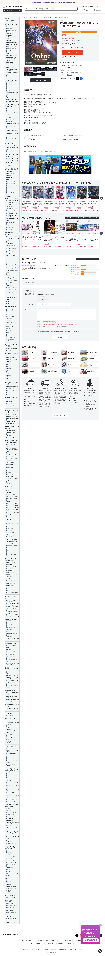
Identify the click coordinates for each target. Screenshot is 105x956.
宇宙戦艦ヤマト (10, 330)
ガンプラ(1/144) (11, 181)
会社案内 (25, 949)
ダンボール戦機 (10, 316)
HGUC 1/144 (10, 28)
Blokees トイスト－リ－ (13, 366)
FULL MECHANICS (11, 87)
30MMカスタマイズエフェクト (12, 224)
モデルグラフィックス (12, 888)
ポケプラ (9, 301)
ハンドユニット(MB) (12, 498)
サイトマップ (78, 949)
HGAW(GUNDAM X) (11, 50)
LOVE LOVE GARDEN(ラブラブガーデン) (12, 736)
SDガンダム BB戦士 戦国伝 (13, 124)
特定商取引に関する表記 (50, 949)
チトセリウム (10, 403)
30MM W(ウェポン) (11, 222)
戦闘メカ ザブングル (12, 562)
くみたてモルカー (11, 392)
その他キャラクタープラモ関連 (12, 891)
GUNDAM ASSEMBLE (12, 348)
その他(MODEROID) (11, 394)
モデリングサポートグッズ (12, 533)
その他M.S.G (10, 516)
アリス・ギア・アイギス (12, 458)
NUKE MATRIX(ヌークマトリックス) (12, 542)
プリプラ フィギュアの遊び (13, 786)
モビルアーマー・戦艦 (12, 185)
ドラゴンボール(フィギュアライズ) (13, 281)
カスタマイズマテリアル (12, 229)
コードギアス (10, 324)
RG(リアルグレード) (11, 30)
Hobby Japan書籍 (11, 886)
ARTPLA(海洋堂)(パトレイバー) (12, 677)
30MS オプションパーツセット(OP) (12, 245)
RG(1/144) (9, 177)
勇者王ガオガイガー (11, 566)
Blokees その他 (11, 378)
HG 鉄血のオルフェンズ (12, 42)
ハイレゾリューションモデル (12, 96)
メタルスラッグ (10, 851)
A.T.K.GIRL (9, 547)
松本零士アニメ (10, 869)
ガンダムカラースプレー (12, 905)
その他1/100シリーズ (12, 99)
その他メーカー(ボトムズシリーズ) (13, 663)
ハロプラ (9, 332)
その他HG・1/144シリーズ (12, 73)
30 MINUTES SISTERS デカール (13, 255)
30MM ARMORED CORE (12, 200)
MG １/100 (9, 83)
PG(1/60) (9, 175)
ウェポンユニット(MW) (12, 503)
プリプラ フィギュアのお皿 (13, 796)
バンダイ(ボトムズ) (11, 645)
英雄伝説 (69, 75)
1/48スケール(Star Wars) (13, 757)
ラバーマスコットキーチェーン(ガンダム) (12, 336)
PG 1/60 (9, 109)
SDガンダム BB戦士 (11, 121)
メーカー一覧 (10, 920)
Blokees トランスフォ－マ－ (13, 372)
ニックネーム (29, 304)
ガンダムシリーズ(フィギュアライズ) (13, 264)
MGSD (8, 137)
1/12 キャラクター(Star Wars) (12, 750)
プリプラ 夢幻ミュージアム (13, 793)
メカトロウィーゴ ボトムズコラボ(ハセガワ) (13, 655)
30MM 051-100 (10, 204)
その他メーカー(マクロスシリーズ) (13, 639)
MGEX (8, 89)
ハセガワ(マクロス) (11, 626)
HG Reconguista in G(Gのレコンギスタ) (12, 57)
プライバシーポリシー (36, 949)
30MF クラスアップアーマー (12, 210)
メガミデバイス (10, 456)
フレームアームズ (11, 521)
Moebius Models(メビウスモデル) (13, 822)
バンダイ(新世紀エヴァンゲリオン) (13, 600)
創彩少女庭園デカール (12, 477)
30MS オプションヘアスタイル (12, 249)
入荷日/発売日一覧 (11, 918)
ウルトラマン (10, 810)
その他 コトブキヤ (11, 536)
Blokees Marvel (11, 357)
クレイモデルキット (11, 309)
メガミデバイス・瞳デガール (12, 479)
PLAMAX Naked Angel (12, 418)
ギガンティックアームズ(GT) (12, 509)
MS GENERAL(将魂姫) (12, 545)
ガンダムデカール (11, 191)
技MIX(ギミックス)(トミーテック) (12, 635)
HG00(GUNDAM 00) (11, 48)
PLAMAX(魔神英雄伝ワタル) (13, 696)
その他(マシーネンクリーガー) (13, 741)
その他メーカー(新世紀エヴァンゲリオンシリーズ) (13, 615)
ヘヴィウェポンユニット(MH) (12, 500)
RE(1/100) (9, 179)
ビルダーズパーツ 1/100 (12, 160)
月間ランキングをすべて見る (90, 217)
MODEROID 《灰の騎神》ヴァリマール (36, 122)
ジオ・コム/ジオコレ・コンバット (13, 837)
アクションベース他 (11, 187)
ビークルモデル (10, 748)
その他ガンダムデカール (12, 156)
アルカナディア (10, 471)
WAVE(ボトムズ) (11, 647)
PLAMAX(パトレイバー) (12, 675)
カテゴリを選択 (8, 11)
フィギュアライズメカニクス (12, 293)
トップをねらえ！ (11, 568)
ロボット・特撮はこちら (12, 897)
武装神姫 (9, 460)
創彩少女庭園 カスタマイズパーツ (13, 468)
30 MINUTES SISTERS (12, 237)
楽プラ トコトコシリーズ (13, 864)
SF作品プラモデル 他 (12, 827)
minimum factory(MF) (12, 416)
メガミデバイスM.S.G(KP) (10, 491)
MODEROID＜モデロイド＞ (74, 72)
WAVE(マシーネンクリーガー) (13, 726)
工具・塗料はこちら (11, 903)
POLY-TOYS (70, 70)
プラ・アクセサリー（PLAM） (11, 840)
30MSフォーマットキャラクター (13, 239)
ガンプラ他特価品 (11, 20)
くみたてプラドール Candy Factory (11, 866)
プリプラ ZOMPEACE (12, 799)
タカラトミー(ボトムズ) (12, 658)
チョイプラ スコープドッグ (13, 651)
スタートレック (10, 814)
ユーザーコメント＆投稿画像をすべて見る (87, 259)
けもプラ (9, 553)
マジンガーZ (10, 591)
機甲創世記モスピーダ (12, 574)
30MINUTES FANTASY (12, 208)
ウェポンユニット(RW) (12, 505)
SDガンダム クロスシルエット (13, 134)
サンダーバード (10, 818)
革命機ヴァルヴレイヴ (12, 326)
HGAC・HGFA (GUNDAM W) (12, 52)
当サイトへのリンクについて (66, 949)
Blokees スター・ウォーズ (13, 369)
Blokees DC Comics (12, 359)
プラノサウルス (10, 314)
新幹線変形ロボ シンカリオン (13, 586)
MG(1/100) (9, 171)
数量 (63, 47)
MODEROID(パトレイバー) (12, 672)
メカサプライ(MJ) (11, 494)
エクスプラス (10, 825)
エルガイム (9, 322)
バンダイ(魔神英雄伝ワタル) (13, 693)
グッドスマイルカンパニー (74, 65)
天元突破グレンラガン (12, 564)
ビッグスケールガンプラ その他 (12, 113)
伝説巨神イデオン (11, 570)
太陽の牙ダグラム (11, 560)
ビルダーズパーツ (11, 189)
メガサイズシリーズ (11, 111)
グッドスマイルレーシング (12, 405)
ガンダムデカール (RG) (12, 154)
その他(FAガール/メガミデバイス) (12, 482)
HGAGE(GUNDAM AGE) (12, 60)
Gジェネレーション (11, 120)
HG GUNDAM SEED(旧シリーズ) (12, 70)
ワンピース (9, 858)
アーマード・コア (11, 860)
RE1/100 (9, 91)
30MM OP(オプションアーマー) (12, 216)
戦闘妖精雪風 (10, 820)
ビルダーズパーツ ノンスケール (13, 162)
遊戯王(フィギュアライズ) (12, 271)
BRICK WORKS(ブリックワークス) (12, 733)
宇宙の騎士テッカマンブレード (12, 580)
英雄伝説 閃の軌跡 (36, 136)
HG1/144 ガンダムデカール (13, 151)
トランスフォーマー (11, 812)
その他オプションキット (12, 843)
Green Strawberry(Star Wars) (12, 761)
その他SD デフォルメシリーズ (13, 139)
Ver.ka (8, 85)
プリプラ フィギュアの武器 (13, 789)
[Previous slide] (23, 42)
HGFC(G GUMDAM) (11, 46)
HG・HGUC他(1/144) (12, 173)
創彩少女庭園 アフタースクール (13, 464)
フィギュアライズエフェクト (12, 290)
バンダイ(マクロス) (11, 622)
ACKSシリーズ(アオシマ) (13, 633)
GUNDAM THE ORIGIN (12, 55)
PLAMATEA (9, 401)
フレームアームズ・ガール (12, 445)
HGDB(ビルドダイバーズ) (13, 67)
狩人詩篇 (9, 551)
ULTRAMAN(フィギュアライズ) (13, 274)
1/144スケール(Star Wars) (11, 754)
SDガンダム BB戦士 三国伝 (13, 127)
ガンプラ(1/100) (11, 183)
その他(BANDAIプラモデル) (12, 339)
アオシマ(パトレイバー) (12, 684)
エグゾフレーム (10, 390)
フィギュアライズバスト (12, 287)
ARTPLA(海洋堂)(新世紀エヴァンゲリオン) (12, 607)
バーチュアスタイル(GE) (12, 496)
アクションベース (11, 165)
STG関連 (9, 871)
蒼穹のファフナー (11, 578)
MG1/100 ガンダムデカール (13, 148)
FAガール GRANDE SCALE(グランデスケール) (12, 449)
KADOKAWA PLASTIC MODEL (12, 434)
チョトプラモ (10, 777)
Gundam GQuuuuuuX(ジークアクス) (12, 36)
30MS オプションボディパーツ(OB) (12, 242)
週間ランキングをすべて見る (73, 217)
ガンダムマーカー (11, 907)
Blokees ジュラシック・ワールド (12, 375)
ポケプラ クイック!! (12, 303)
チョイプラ (9, 773)
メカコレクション (11, 334)
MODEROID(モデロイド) (12, 386)
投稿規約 (42, 332)
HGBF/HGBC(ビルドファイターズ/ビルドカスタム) (12, 64)
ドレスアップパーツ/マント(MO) (13, 513)
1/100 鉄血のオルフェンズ (12, 93)
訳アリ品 (9, 881)
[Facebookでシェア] (81, 78)
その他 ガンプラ (11, 193)
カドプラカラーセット (12, 437)
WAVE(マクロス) (11, 631)
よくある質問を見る (59, 415)
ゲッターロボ (10, 589)
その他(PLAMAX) (11, 423)
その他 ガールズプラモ (12, 555)
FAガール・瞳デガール (12, 475)
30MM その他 (10, 206)
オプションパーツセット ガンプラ (12, 76)
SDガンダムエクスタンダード (13, 131)
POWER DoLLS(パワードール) (13, 853)
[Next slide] (57, 42)
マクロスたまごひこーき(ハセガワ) (12, 628)
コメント (27, 310)
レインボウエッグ (11, 739)
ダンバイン (9, 320)
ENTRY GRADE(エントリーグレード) (12, 32)
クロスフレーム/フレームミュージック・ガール (13, 453)
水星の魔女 (9, 40)
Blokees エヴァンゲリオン (13, 362)
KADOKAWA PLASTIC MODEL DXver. (12, 431)
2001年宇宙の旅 (11, 816)
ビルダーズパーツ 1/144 (12, 158)
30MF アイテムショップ (12, 213)
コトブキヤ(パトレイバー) (12, 681)
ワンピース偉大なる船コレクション (12, 311)
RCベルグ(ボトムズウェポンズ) (12, 660)
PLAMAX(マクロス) (11, 624)
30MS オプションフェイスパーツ (12, 252)
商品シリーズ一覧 (11, 922)
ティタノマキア (10, 388)
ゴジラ (8, 808)
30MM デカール (10, 227)
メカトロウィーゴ (11, 715)
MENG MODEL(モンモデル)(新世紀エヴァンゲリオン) (12, 611)
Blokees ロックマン (12, 364)
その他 (8, 875)
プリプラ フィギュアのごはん (13, 783)
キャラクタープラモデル (12, 873)
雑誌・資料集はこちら (12, 912)
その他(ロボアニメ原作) (12, 593)
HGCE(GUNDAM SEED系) (13, 44)
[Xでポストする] (77, 78)
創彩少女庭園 (10, 529)
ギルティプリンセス (11, 414)
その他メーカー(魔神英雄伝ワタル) (13, 700)
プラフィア (9, 775)
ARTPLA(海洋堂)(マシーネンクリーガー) (12, 730)
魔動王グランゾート (11, 583)
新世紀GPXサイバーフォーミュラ (12, 709)
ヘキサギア (9, 531)
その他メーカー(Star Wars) (12, 764)
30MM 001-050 (10, 202)
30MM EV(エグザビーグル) (12, 219)
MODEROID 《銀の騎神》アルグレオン (36, 124)
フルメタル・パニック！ (12, 856)
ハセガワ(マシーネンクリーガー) (13, 723)
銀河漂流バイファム (11, 318)
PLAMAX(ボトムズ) (11, 649)
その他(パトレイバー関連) (12, 686)
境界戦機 (9, 328)
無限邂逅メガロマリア (12, 473)
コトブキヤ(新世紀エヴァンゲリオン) (13, 604)
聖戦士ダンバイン (11, 572)
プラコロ (9, 350)
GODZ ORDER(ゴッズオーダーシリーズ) (12, 420)
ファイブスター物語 (11, 862)
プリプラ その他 (11, 801)
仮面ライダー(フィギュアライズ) (13, 278)
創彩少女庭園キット (11, 462)
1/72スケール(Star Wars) (13, 759)
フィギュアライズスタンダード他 (12, 284)
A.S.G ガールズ (10, 549)
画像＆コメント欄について (38, 263)
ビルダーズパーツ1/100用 (13, 101)
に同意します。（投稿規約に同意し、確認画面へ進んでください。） (61, 332)
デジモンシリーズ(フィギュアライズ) (13, 268)
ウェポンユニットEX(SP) (13, 507)
